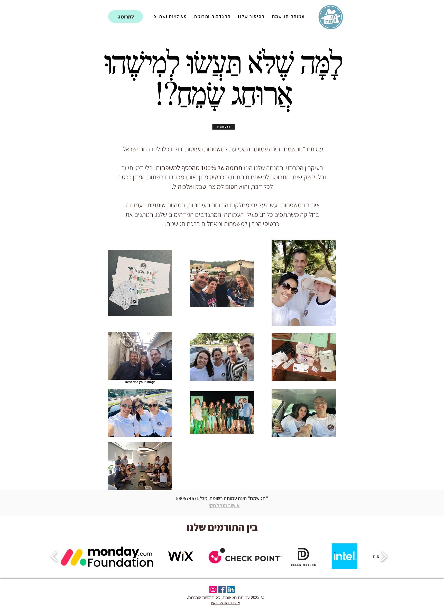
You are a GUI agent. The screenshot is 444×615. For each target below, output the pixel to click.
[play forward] (384, 556)
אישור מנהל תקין (223, 505)
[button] (107, 556)
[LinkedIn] (231, 589)
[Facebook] (222, 589)
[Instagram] (213, 589)
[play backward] (54, 556)
